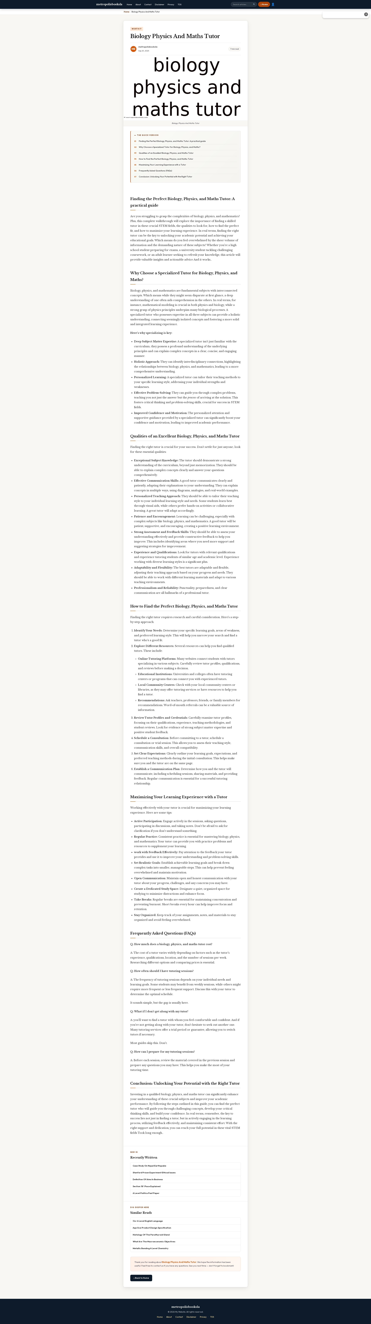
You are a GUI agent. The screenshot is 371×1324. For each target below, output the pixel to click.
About (138, 4)
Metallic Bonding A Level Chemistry (150, 1248)
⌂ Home (264, 4)
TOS (179, 4)
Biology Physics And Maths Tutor (179, 1262)
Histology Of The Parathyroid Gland (151, 1234)
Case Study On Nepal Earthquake (149, 1165)
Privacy (171, 4)
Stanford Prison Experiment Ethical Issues (154, 1172)
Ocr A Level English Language (148, 1221)
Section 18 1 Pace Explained (146, 1186)
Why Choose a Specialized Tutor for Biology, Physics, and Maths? (169, 147)
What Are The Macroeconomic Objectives (154, 1241)
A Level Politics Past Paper (146, 1193)
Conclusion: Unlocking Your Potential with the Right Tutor (165, 176)
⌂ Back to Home (141, 1278)
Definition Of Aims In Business (148, 1179)
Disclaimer (159, 4)
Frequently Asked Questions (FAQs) (155, 170)
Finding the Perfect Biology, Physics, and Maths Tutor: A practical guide (172, 141)
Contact (147, 4)
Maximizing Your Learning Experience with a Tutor (162, 164)
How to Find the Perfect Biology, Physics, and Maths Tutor (166, 159)
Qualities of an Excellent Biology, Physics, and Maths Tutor (166, 153)
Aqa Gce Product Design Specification (152, 1227)
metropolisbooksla (109, 4)
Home (129, 4)
